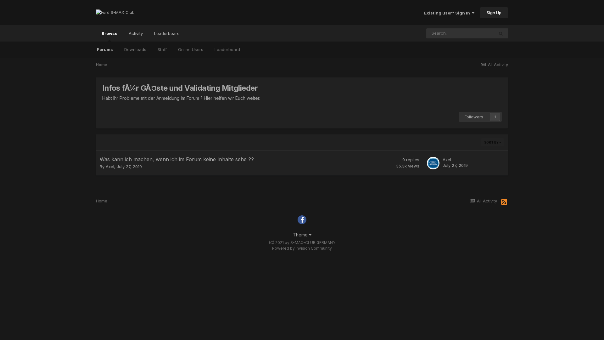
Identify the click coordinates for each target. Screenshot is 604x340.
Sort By (491, 142)
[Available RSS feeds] (504, 202)
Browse (109, 33)
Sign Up (494, 12)
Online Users (190, 49)
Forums (105, 49)
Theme (301, 234)
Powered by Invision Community (302, 248)
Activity (136, 33)
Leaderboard (227, 49)
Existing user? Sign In (448, 12)
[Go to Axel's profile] (433, 163)
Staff (162, 49)
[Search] (501, 33)
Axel (110, 166)
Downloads (135, 49)
